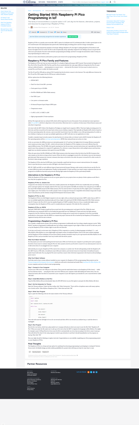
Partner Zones (103, 5)
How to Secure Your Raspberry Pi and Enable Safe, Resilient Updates (7, 12)
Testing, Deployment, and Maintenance (89, 5)
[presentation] (65, 308)
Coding (76, 5)
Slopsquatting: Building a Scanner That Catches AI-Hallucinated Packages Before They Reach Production (117, 32)
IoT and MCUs (35, 123)
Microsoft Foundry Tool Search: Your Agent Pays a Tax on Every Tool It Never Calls (117, 16)
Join (107, 2)
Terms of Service (31, 388)
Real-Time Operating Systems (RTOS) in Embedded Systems (6, 24)
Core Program (30, 382)
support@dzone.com (55, 384)
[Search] (114, 1)
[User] (110, 2)
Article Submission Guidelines (34, 379)
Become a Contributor (32, 381)
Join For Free (72, 36)
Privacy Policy (30, 389)
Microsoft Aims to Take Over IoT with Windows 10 (6, 30)
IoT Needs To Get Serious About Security (7, 18)
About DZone (30, 372)
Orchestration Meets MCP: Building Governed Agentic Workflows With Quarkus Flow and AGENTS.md (116, 22)
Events (60, 2)
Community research (31, 375)
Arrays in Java (110, 27)
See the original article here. (69, 355)
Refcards (42, 2)
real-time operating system (52, 139)
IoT (43, 10)
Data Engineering (51, 5)
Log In (103, 2)
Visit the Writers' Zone (32, 384)
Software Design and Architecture (64, 5)
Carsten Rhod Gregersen (41, 27)
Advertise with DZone (55, 372)
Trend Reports (52, 2)
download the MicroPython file (91, 262)
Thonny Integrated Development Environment (41, 262)
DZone (29, 10)
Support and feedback (32, 374)
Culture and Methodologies (39, 5)
